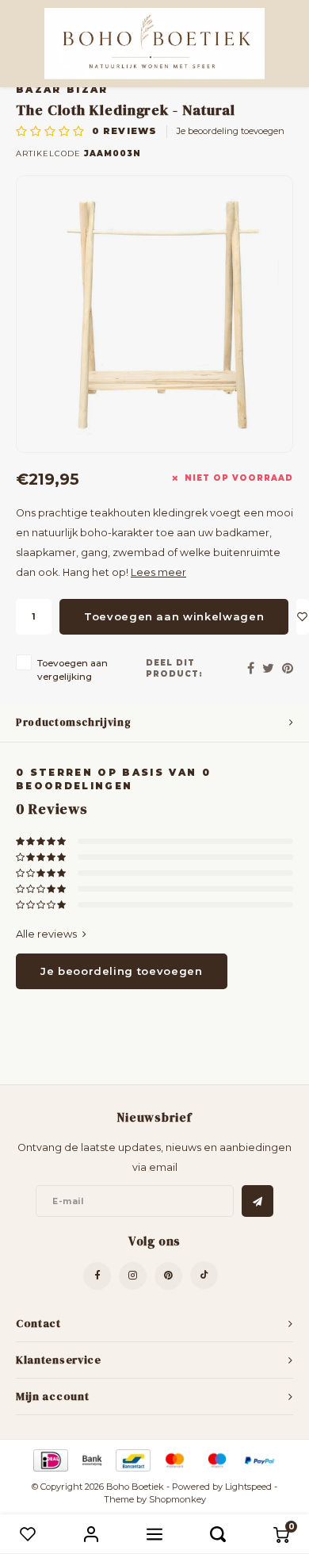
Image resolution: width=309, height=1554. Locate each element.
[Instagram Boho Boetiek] (133, 1276)
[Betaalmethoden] (49, 1459)
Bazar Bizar (62, 89)
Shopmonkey (177, 1499)
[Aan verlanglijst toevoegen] (302, 617)
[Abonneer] (257, 1201)
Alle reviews (46, 933)
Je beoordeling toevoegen (230, 130)
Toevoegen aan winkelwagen (174, 616)
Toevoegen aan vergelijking (72, 670)
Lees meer (158, 572)
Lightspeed (248, 1486)
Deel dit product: (174, 668)
